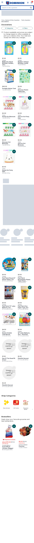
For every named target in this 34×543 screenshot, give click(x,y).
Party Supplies (25, 20)
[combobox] (17, 7)
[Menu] (2, 2)
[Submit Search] (31, 8)
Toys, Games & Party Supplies (10, 20)
